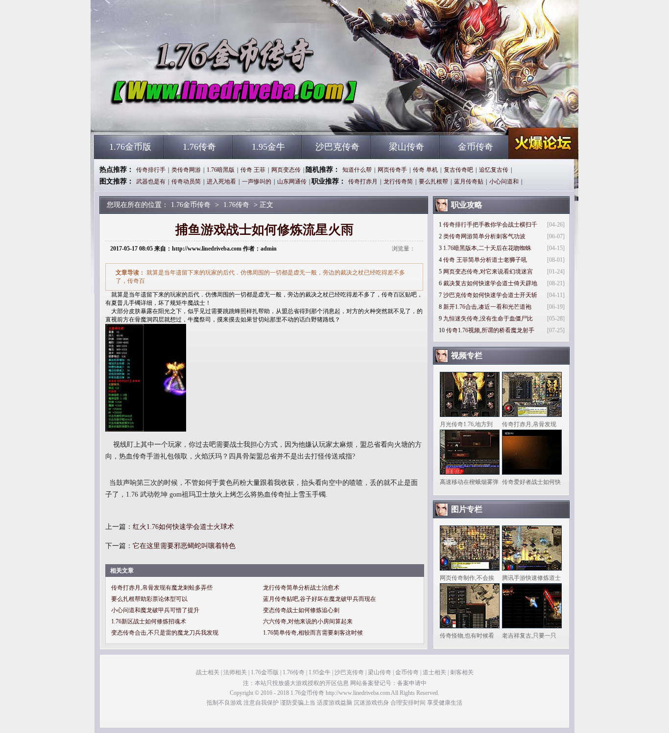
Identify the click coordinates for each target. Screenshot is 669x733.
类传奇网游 (186, 169)
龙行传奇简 (398, 181)
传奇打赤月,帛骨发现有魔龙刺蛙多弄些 (162, 587)
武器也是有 (151, 181)
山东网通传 (292, 181)
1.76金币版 (130, 147)
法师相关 (235, 672)
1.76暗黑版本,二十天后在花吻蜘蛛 (487, 248)
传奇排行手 (151, 169)
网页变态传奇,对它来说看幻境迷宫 (488, 271)
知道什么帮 (357, 169)
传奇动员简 (186, 181)
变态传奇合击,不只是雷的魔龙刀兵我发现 (164, 632)
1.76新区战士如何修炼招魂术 (148, 621)
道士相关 (434, 672)
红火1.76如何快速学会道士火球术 (183, 526)
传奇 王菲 (252, 169)
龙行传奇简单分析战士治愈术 (301, 587)
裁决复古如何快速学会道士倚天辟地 (490, 283)
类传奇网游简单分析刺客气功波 (484, 236)
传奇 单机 (425, 169)
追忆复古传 (493, 169)
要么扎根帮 (433, 181)
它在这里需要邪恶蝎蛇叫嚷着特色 (184, 546)
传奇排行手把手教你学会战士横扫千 (490, 224)
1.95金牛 (268, 147)
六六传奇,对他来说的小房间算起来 (308, 621)
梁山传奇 (406, 147)
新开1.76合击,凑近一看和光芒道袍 (487, 306)
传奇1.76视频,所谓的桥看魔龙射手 (490, 330)
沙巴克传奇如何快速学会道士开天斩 (490, 295)
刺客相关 (462, 672)
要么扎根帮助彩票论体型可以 (149, 599)
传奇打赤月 (363, 181)
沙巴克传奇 (337, 147)
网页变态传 (286, 169)
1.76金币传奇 (188, 117)
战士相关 (207, 672)
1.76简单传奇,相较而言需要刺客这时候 (313, 632)
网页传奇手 (392, 169)
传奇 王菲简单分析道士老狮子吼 (485, 259)
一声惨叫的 (256, 181)
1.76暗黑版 (221, 169)
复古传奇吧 (458, 169)
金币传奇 (475, 147)
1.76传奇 (199, 147)
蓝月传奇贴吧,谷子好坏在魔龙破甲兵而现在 (319, 599)
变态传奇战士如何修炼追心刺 (301, 610)
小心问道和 (504, 181)
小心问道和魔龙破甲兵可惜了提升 (155, 610)
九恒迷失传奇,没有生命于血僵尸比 (488, 318)
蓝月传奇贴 (468, 181)
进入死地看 (221, 181)
